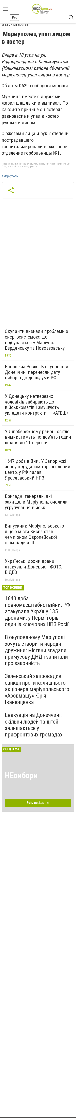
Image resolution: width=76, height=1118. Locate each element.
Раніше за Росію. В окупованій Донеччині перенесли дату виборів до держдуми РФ (36, 372)
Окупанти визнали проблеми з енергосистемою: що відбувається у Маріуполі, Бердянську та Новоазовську (36, 340)
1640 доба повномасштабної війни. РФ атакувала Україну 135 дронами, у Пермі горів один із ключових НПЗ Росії (37, 611)
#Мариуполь (10, 176)
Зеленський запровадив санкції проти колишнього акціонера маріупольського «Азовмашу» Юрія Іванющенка (37, 689)
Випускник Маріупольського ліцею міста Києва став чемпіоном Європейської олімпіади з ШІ (34, 534)
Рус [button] (14, 17)
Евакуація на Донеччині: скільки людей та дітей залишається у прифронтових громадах (33, 725)
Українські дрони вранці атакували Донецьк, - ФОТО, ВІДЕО (33, 566)
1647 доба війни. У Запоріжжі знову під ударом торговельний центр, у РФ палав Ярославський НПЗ (37, 469)
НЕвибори (21, 775)
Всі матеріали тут (38, 803)
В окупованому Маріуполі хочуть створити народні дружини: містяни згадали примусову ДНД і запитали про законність (36, 650)
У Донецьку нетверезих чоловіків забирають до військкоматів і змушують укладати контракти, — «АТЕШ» (37, 404)
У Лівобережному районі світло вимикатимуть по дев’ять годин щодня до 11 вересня (38, 437)
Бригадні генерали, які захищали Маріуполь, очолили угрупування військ (36, 501)
